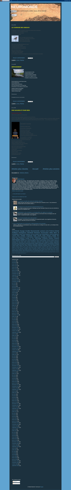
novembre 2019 (15, 281)
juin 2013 (14, 375)
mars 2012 (14, 398)
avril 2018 (14, 298)
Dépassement (43, 248)
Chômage (57, 244)
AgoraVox (14, 246)
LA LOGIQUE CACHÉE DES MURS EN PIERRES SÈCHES (30, 201)
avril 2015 (14, 340)
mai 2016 (14, 319)
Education (31, 246)
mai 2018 (14, 297)
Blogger (41, 486)
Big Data (21, 241)
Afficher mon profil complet (17, 190)
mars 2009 (14, 456)
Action (28, 240)
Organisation (56, 241)
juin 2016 (14, 318)
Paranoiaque (41, 243)
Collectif (13, 245)
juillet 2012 (14, 392)
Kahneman (56, 240)
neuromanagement (54, 234)
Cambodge (26, 248)
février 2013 (14, 381)
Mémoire (50, 237)
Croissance (39, 241)
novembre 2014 (15, 348)
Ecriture (54, 248)
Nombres (21, 250)
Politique (15, 233)
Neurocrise (15, 237)
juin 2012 (14, 394)
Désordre (22, 240)
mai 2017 (14, 308)
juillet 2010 (14, 430)
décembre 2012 (15, 384)
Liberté (53, 247)
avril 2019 (14, 286)
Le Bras (23, 247)
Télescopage (38, 238)
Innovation (22, 244)
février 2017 (14, 311)
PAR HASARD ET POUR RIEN (21, 110)
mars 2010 (14, 437)
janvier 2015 (14, 344)
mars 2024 (14, 264)
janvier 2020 (14, 278)
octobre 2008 (15, 464)
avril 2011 (14, 416)
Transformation (22, 243)
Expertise (55, 245)
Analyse (44, 244)
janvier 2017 (14, 313)
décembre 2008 (15, 460)
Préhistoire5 (39, 244)
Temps (44, 235)
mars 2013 (14, 379)
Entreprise (29, 239)
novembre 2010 (15, 424)
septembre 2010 (15, 427)
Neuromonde (35, 231)
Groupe (46, 249)
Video (51, 233)
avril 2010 (14, 435)
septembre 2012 (15, 389)
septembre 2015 (15, 332)
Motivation (17, 250)
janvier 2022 (14, 270)
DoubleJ (38, 248)
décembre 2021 (15, 272)
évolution (42, 250)
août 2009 (14, 448)
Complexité (45, 238)
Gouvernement (15, 243)
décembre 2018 (15, 287)
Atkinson (17, 246)
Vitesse (41, 240)
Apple (35, 247)
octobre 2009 (15, 444)
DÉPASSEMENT (16, 67)
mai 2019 (14, 284)
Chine (43, 241)
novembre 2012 (15, 386)
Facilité (18, 244)
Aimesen (48, 250)
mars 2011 (14, 418)
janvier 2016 (14, 325)
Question (35, 250)
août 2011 (14, 410)
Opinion (24, 250)
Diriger (35, 235)
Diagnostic (17, 240)
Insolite (27, 231)
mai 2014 (14, 357)
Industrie (13, 249)
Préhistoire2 (29, 244)
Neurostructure (31, 243)
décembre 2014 (15, 346)
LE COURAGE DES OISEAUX (21, 27)
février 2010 (14, 438)
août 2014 (14, 352)
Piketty (37, 239)
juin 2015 (14, 337)
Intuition (49, 249)
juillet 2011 (14, 411)
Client (25, 241)
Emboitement (33, 240)
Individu (57, 248)
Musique (49, 235)
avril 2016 (14, 321)
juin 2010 (14, 432)
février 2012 (14, 400)
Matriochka (57, 247)
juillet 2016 (14, 316)
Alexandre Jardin (38, 249)
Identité (44, 240)
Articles (15, 481)
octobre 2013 (15, 368)
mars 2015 (14, 341)
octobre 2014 (15, 349)
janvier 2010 (14, 440)
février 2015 (14, 343)
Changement (37, 237)
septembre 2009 (15, 446)
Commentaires (16, 483)
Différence (14, 247)
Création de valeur (44, 247)
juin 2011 (14, 413)
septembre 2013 (15, 370)
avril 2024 (14, 262)
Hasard (47, 244)
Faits (17, 238)
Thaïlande (56, 238)
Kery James (24, 245)
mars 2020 (14, 276)
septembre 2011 (15, 408)
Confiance (21, 238)
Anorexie (28, 241)
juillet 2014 (14, 354)
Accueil (35, 169)
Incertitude (15, 231)
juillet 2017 (14, 305)
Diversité (17, 247)
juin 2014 (14, 356)
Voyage (22, 231)
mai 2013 (14, 376)
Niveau (13, 248)
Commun (30, 248)
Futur (21, 247)
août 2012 (14, 391)
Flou (58, 245)
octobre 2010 (15, 425)
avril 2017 (14, 310)
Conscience (33, 241)
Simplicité (45, 245)
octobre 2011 (15, 406)
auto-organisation (42, 239)
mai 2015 (14, 338)
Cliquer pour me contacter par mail (19, 196)
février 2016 (14, 324)
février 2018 (14, 302)
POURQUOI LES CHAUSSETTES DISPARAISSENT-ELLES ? (31, 206)
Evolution (36, 234)
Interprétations (45, 234)
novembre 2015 (15, 329)
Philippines (28, 250)
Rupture (26, 247)
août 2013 (14, 371)
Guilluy (20, 245)
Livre (17, 60)
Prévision (37, 233)
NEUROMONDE (24, 7)
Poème (22, 60)
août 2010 (14, 429)
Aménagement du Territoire (54, 250)
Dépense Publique (49, 241)
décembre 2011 (15, 403)
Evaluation (14, 241)
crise (51, 245)
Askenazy (51, 246)
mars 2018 (14, 300)
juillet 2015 (14, 335)
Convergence (34, 248)
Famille (43, 249)
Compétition (39, 247)
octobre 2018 (15, 291)
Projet (23, 249)
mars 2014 (14, 360)
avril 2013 (14, 378)
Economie (14, 244)
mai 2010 (14, 433)
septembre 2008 (15, 465)
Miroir (25, 244)
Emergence (22, 233)
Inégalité (33, 239)
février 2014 (14, 362)
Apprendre (21, 248)
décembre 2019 (15, 279)
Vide (18, 248)
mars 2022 (14, 267)
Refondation (35, 245)
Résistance (30, 249)
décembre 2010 (15, 422)
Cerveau (48, 240)
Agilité (47, 246)
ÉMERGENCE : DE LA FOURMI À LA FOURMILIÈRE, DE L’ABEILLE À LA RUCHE (35, 212)
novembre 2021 (15, 273)
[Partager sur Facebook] (31, 58)
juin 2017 (14, 306)
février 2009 (14, 457)
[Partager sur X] (30, 58)
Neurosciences (22, 237)
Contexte (57, 246)
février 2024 (14, 265)
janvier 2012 (14, 402)
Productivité (44, 246)
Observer (20, 249)
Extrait (57, 231)
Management (44, 237)
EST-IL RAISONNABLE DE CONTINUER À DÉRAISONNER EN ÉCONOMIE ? (29, 223)
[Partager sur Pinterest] (32, 58)
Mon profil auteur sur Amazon (19, 193)
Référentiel (40, 245)
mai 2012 (14, 395)
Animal (47, 239)
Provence (32, 250)
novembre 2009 (15, 443)
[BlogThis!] (29, 58)
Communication (50, 243)
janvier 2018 (14, 303)
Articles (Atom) (24, 173)
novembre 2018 (15, 289)
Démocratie (56, 243)
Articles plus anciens (51, 169)
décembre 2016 (15, 314)
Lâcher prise (22, 234)
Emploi (17, 245)
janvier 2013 (14, 383)
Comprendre (29, 235)
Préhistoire (30, 245)
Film (33, 238)
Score (26, 240)
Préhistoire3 (34, 244)
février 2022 (14, 268)
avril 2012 (14, 397)
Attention (21, 246)
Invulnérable (35, 246)
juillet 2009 (14, 449)
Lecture (42, 231)
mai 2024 (14, 260)
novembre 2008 (15, 462)
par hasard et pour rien (54, 239)
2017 (26, 239)
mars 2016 (14, 322)
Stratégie (23, 235)
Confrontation (29, 237)
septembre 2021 (15, 275)
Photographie (15, 234)
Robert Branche (20, 179)
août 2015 (14, 333)
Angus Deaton (31, 247)
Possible (39, 246)
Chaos (26, 243)
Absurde (45, 250)
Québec (26, 249)
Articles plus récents (20, 169)
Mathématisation (16, 239)
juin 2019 (14, 283)
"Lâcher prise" (16, 235)
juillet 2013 (14, 373)
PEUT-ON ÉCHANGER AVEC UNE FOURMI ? (27, 218)
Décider (39, 235)
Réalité (45, 243)
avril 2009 (14, 454)
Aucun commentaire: (19, 58)
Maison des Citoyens (55, 249)
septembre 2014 (15, 351)
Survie (48, 245)
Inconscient (44, 233)
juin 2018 (14, 295)
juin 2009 (14, 451)
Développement (49, 248)
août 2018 (14, 292)
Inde (40, 234)
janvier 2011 (14, 421)
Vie (17, 241)
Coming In (28, 238)
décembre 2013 (15, 365)
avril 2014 (14, 359)
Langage (54, 235)
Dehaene (50, 238)
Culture (27, 246)
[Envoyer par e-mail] (28, 58)
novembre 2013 (15, 367)
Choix (54, 246)
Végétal (36, 243)
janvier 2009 (14, 459)
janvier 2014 (14, 364)
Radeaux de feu (30, 234)
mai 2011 (14, 414)
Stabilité (23, 239)
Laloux (37, 240)
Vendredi (30, 233)
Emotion (52, 240)
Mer (58, 235)
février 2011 (14, 419)
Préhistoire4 (52, 244)
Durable (50, 247)
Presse (13, 240)
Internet (17, 249)
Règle (39, 250)
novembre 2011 (15, 405)
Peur (16, 248)
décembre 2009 (15, 441)
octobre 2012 (15, 387)
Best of (56, 233)
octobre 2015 (15, 330)
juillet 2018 (14, 294)
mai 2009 (14, 452)
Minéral (13, 250)
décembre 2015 (15, 327)
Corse (24, 246)
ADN (33, 249)
